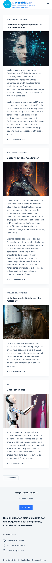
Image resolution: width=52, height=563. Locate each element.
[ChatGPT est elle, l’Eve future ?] (26, 179)
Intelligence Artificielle (17, 19)
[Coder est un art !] (26, 411)
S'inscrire (26, 507)
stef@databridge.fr (16, 540)
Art (8, 385)
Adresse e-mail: (26, 498)
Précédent (11, 478)
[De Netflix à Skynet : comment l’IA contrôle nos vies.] (26, 48)
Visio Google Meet (15, 550)
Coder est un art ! (16, 389)
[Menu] (48, 4)
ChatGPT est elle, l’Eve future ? (23, 158)
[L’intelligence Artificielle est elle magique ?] (26, 322)
